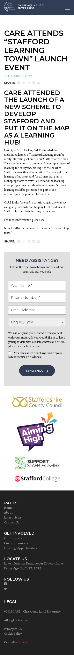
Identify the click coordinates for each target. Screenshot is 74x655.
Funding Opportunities (20, 548)
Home (8, 507)
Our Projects (13, 538)
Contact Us (11, 522)
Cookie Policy (13, 633)
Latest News (13, 517)
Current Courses (16, 543)
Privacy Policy (13, 629)
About (8, 512)
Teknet (22, 642)
